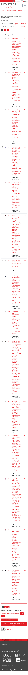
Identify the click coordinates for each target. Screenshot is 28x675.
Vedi (22, 613)
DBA (12, 644)
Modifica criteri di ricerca (23, 25)
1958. (24, 72)
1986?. (24, 401)
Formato (11, 23)
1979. (24, 38)
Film (9, 38)
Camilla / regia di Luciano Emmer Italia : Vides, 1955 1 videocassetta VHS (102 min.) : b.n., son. (16, 264)
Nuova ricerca (16, 24)
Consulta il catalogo (17, 10)
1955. (24, 110)
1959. (24, 570)
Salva (3, 616)
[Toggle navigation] (24, 5)
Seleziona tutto (5, 613)
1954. (24, 276)
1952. (24, 311)
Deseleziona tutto (14, 613)
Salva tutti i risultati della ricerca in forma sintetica (14, 624)
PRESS (13, 666)
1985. (24, 435)
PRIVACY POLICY (5, 666)
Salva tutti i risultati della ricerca (10, 619)
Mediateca (8, 10)
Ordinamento (4, 23)
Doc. (9, 401)
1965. (24, 341)
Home (2, 10)
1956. (24, 215)
